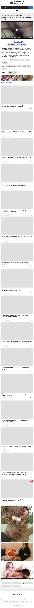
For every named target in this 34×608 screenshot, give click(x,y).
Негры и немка (16, 583)
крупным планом (10, 66)
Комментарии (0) (21, 44)
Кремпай (5, 62)
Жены (21, 59)
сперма (4, 69)
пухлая (19, 66)
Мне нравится (10, 41)
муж (29, 66)
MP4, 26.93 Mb (12, 72)
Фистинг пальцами (7, 585)
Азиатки (16, 59)
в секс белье (17, 585)
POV (11, 59)
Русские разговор (27, 583)
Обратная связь (17, 594)
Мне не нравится (13, 41)
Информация (11, 44)
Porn (23, 605)
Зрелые (28, 59)
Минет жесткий (6, 583)
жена (24, 66)
